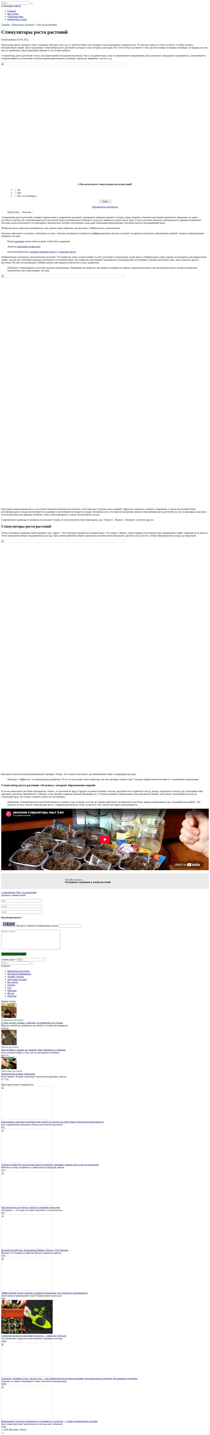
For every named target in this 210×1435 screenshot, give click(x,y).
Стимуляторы (8, 892)
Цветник (12, 990)
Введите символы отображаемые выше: (37, 925)
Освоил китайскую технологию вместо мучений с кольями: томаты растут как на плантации (50, 1164)
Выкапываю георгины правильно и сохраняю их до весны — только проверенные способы (49, 1421)
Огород (11, 985)
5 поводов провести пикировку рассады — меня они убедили (33, 1335)
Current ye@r (8, 959)
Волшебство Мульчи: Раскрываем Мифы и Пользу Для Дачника (34, 1250)
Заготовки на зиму (17, 979)
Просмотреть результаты (105, 207)
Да (18, 189)
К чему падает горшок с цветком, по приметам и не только (32, 1022)
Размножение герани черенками (18, 1074)
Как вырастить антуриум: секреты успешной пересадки (30, 1207)
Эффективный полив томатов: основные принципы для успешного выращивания (44, 1293)
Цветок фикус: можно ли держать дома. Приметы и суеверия (33, 1050)
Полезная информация (19, 974)
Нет (19, 193)
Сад (9, 987)
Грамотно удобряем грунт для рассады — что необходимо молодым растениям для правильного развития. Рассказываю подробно (69, 1378)
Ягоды (10, 993)
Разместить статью (17, 19)
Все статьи (13, 13)
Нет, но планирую (26, 196)
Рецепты (11, 996)
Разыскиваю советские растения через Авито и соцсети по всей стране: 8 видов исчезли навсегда (52, 1122)
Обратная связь (15, 16)
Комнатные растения (18, 971)
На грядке (12, 982)
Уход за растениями (26, 892)
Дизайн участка (15, 976)
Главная (11, 11)
